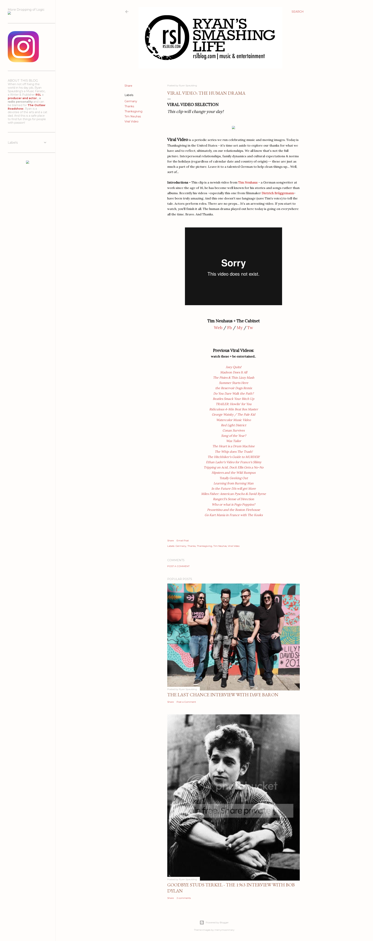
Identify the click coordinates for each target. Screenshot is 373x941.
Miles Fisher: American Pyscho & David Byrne (233, 494)
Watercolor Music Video (233, 420)
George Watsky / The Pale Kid (233, 414)
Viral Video (132, 121)
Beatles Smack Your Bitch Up (233, 399)
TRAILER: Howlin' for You (234, 404)
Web (218, 327)
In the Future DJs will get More (233, 488)
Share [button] (128, 85)
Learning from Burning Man (234, 483)
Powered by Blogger (217, 922)
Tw (250, 327)
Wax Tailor (233, 441)
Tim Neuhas (133, 116)
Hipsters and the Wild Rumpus (233, 472)
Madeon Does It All (233, 372)
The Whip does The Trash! (234, 451)
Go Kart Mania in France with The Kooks (234, 515)
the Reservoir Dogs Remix (233, 388)
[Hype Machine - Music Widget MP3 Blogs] (27, 162)
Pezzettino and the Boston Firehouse (233, 510)
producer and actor (22, 98)
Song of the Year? (233, 436)
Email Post (183, 540)
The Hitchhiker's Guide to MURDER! (233, 457)
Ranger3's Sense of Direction (233, 499)
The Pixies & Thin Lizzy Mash (233, 377)
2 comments (184, 897)
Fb (229, 327)
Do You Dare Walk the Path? (233, 393)
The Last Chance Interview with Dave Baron (222, 695)
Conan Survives (233, 430)
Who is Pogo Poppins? (233, 504)
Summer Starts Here (233, 383)
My (240, 327)
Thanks (129, 106)
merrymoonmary (224, 929)
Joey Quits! (233, 367)
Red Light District (233, 425)
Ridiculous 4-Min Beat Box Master (233, 409)
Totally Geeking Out (233, 478)
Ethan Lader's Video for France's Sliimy (233, 462)
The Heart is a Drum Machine (233, 446)
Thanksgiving (133, 111)
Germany (131, 101)
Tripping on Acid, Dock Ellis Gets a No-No (233, 467)
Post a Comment (178, 566)
